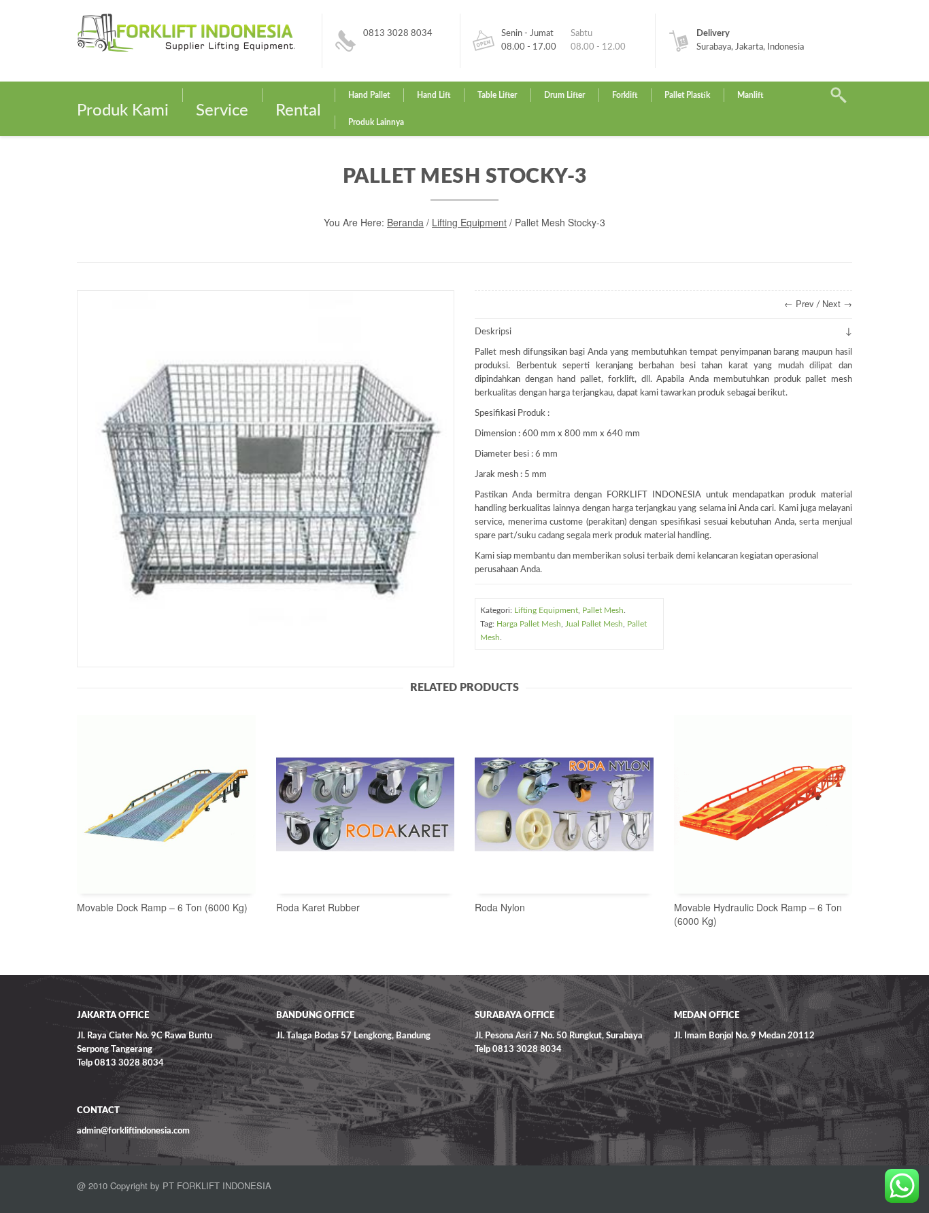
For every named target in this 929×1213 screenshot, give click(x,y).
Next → (837, 303)
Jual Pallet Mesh (594, 624)
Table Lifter (497, 95)
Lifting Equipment (469, 222)
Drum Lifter (564, 95)
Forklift (624, 95)
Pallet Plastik (687, 95)
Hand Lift (433, 95)
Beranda (405, 222)
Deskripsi (493, 332)
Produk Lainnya (376, 122)
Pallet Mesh (603, 610)
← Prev (799, 303)
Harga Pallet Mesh (528, 624)
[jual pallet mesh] (265, 478)
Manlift (750, 95)
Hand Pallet (369, 95)
